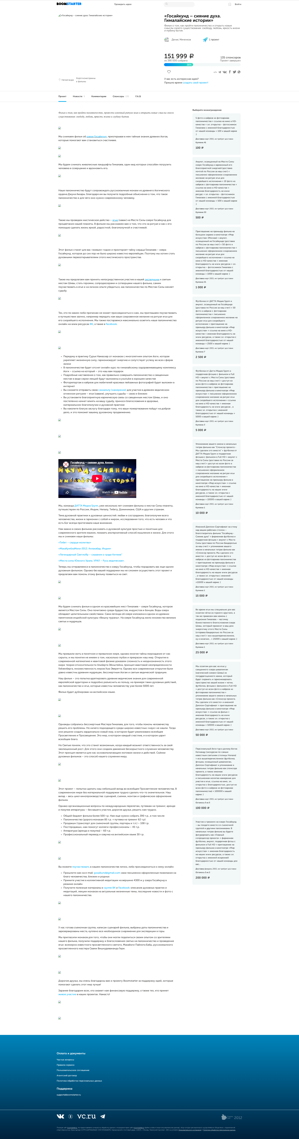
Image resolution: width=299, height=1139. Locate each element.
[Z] (70, 1117)
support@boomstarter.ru (69, 1095)
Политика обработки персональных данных (79, 1081)
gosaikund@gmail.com (107, 873)
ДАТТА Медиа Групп (86, 506)
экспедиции (152, 279)
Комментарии (98, 96)
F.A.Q (138, 96)
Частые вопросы (65, 1060)
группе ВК (110, 888)
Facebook (111, 324)
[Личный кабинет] (229, 4)
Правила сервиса (65, 1065)
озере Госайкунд (97, 136)
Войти (238, 4)
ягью (115, 220)
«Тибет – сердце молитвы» (74, 542)
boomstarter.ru (72, 1127)
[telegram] (102, 1117)
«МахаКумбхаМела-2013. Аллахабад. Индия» (84, 549)
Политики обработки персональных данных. (219, 1130)
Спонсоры (121, 96)
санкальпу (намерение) (112, 390)
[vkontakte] (60, 1117)
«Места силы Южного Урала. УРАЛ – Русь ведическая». (91, 561)
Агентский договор (67, 1076)
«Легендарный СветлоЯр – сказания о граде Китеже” (90, 555)
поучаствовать (81, 867)
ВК (91, 324)
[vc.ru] (86, 1117)
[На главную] (69, 4)
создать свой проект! (195, 83)
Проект (62, 96)
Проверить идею (123, 4)
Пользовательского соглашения (189, 1130)
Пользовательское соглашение (73, 1070)
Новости (79, 96)
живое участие (67, 994)
